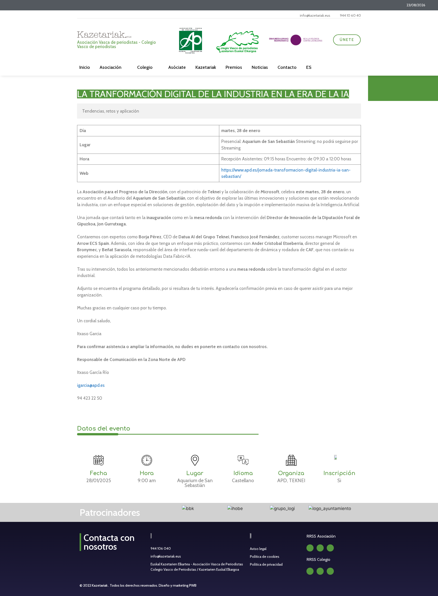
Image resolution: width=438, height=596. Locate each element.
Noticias (260, 67)
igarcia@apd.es (91, 385)
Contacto (287, 67)
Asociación (110, 67)
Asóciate (177, 67)
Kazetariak (205, 67)
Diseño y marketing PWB (177, 585)
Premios (234, 67)
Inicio (84, 67)
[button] (159, 509)
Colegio (145, 67)
